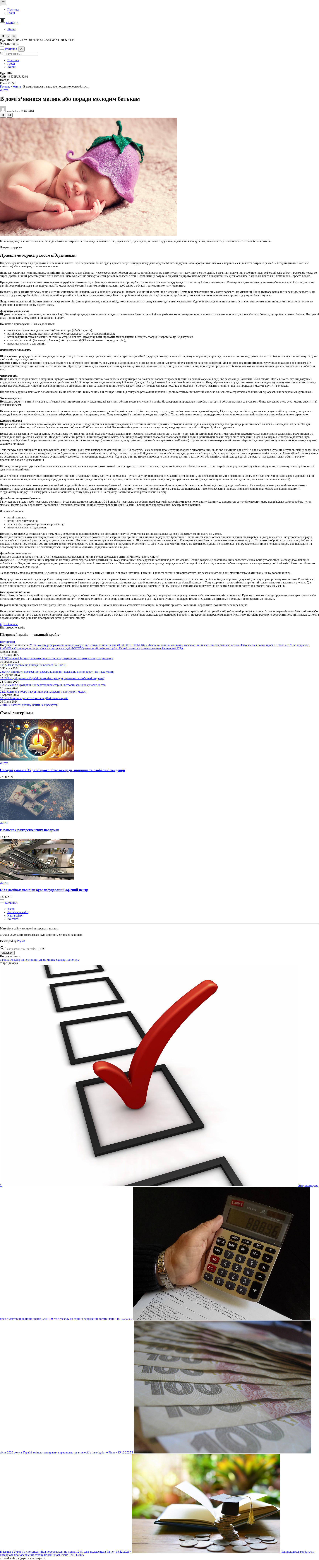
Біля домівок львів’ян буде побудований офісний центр (44, 890)
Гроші (11, 12)
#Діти (4, 624)
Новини (33, 959)
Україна (60, 959)
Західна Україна (10, 959)
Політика (13, 9)
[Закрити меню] (21, 49)
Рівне (24, 959)
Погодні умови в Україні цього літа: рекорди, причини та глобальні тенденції (62, 770)
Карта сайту (15, 915)
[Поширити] (3, 115)
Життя (11, 29)
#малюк (13, 624)
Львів (42, 959)
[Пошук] (14, 36)
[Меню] (3, 2)
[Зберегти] (10, 115)
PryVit (21, 941)
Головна (5, 86)
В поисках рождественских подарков (29, 830)
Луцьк (51, 959)
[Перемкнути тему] (5, 36)
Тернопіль (72, 959)
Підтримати (7, 641)
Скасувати (7, 952)
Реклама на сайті (17, 912)
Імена (10, 908)
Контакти (13, 918)
